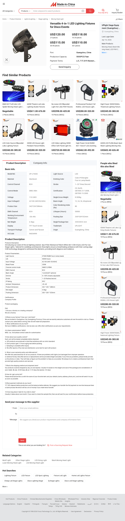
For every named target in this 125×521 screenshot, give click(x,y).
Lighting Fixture (10, 475)
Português (35, 504)
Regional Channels (99, 499)
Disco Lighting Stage (35, 481)
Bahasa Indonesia (71, 506)
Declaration (88, 511)
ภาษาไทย (116, 504)
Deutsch (72, 504)
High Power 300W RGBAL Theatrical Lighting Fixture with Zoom (110, 334)
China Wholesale (60, 499)
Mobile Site (58, 501)
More (104, 52)
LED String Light (41, 460)
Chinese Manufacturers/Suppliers (41, 499)
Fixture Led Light (60, 475)
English (19, 504)
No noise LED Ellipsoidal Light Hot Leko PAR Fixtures (110, 263)
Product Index (112, 499)
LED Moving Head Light (35, 463)
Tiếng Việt (58, 506)
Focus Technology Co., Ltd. (47, 511)
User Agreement (76, 511)
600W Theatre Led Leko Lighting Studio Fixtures (110, 228)
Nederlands (81, 504)
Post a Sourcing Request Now (59, 445)
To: (16, 414)
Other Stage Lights (23, 460)
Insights (67, 501)
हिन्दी (109, 504)
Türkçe (50, 506)
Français (45, 504)
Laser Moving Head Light (11, 463)
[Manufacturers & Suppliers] (62, 4)
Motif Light (6, 460)
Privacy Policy (98, 511)
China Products (22, 499)
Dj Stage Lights (53, 481)
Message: (13, 419)
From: (14, 408)
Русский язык (54, 504)
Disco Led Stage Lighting (74, 481)
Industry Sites (85, 499)
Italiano (64, 504)
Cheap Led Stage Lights (13, 481)
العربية (90, 504)
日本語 (103, 504)
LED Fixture (25, 475)
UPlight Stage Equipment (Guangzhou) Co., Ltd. (111, 28)
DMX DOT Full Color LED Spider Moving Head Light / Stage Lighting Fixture (110, 193)
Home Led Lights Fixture (81, 475)
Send (22, 440)
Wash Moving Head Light (61, 460)
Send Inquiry (65, 67)
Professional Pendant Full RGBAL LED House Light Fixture (110, 299)
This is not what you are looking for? (32, 445)
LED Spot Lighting (42, 475)
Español (27, 504)
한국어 (96, 504)
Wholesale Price (73, 499)
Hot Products (10, 499)
